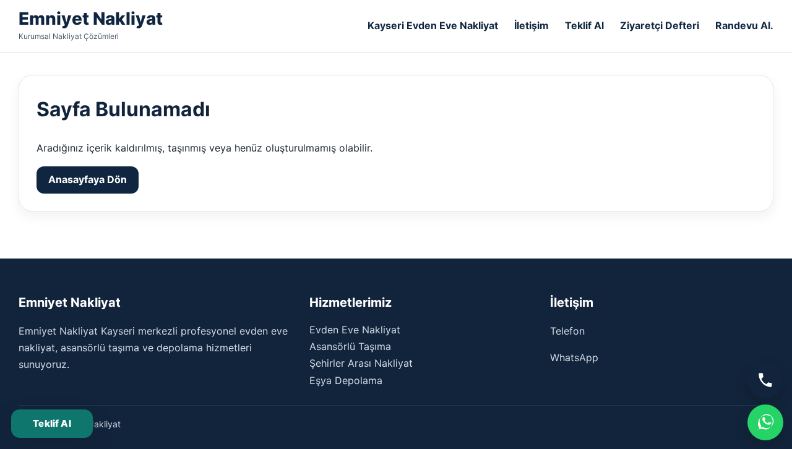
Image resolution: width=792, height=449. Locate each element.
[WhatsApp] (765, 422)
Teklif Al (584, 25)
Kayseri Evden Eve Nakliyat (433, 25)
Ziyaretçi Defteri (659, 25)
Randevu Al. (744, 25)
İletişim (531, 25)
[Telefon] (765, 380)
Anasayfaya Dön (87, 179)
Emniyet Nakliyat (91, 18)
